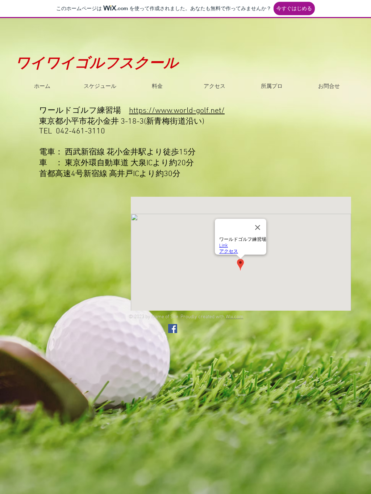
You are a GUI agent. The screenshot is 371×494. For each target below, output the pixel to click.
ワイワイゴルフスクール (96, 64)
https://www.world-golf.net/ (177, 111)
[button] (99, 86)
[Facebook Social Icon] (172, 328)
